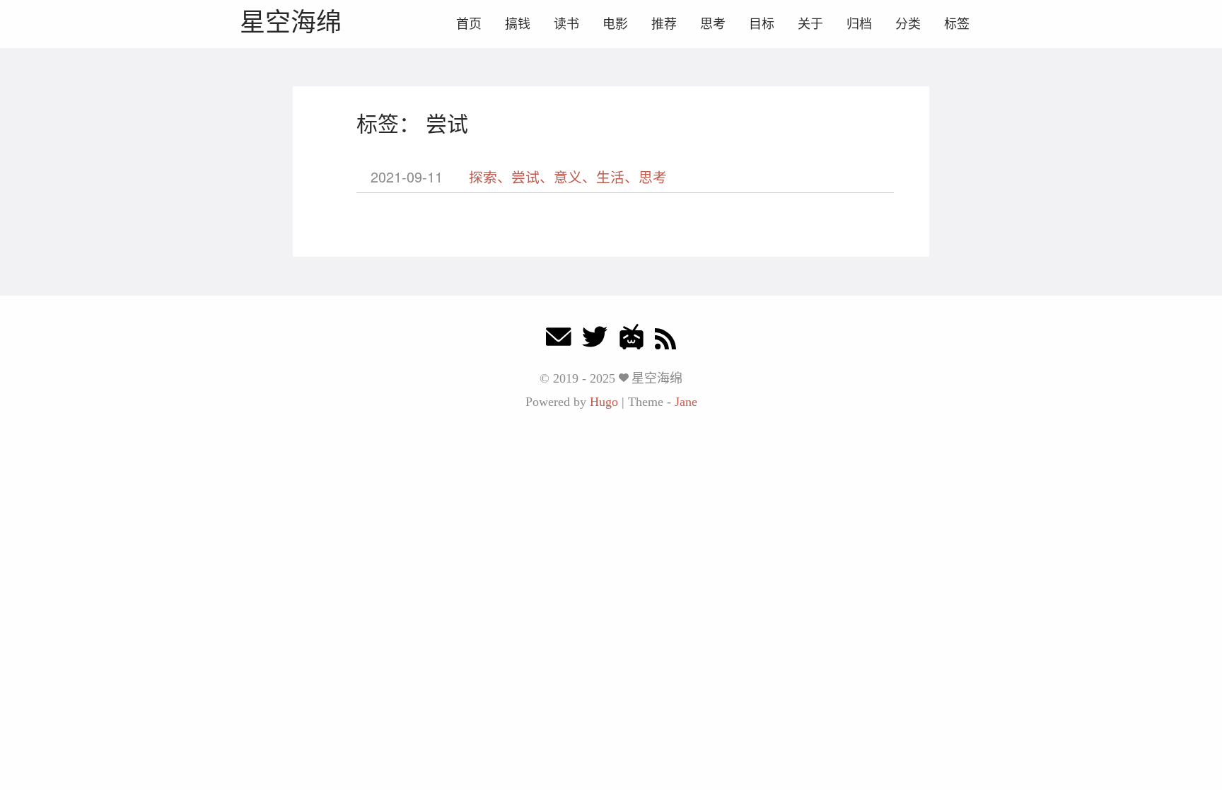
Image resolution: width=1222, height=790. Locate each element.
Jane (686, 402)
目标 (761, 24)
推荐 (664, 24)
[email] (558, 340)
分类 (908, 24)
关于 (810, 24)
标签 (957, 24)
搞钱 (517, 24)
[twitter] (594, 340)
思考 (713, 24)
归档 (859, 24)
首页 (469, 24)
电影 (615, 24)
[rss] (665, 340)
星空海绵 (291, 22)
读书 (566, 24)
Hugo (604, 402)
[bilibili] (631, 340)
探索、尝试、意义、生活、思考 (568, 176)
